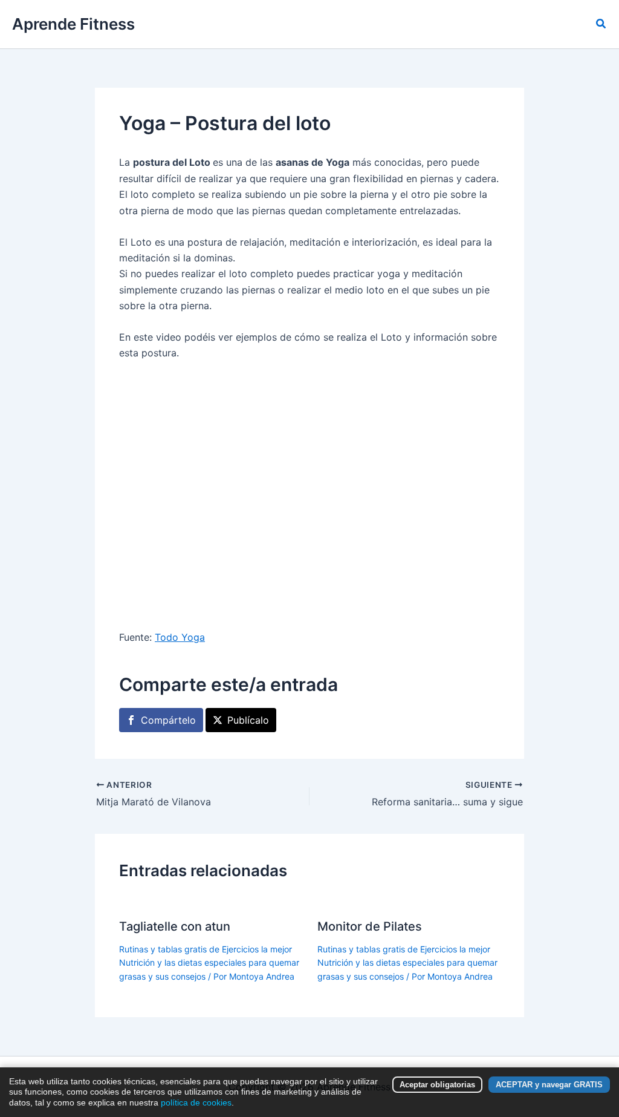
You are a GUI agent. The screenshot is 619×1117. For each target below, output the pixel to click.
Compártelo (168, 720)
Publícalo (248, 720)
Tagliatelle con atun (174, 926)
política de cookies (196, 1102)
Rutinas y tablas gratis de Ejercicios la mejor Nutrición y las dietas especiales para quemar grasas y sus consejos (209, 962)
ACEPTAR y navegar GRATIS (549, 1084)
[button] (601, 23)
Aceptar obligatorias (437, 1084)
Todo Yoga (180, 637)
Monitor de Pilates (369, 926)
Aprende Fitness (73, 24)
